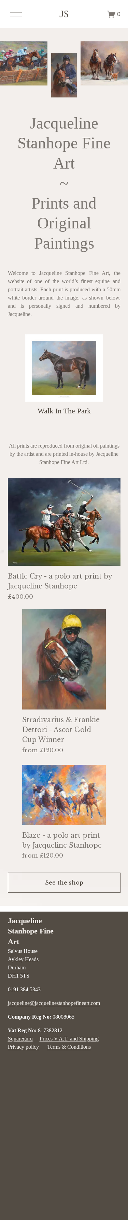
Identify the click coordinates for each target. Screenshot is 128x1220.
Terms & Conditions (69, 1047)
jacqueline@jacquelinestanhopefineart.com (54, 1003)
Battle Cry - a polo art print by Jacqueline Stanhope (60, 581)
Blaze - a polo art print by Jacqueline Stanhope (62, 840)
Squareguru (20, 1039)
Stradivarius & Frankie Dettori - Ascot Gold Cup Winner (61, 730)
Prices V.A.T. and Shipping (69, 1039)
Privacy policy (23, 1047)
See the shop (64, 882)
